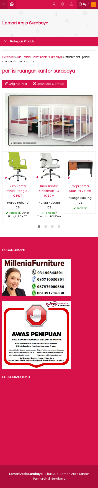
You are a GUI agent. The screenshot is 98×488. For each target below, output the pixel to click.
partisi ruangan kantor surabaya (38, 71)
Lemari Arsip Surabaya (25, 23)
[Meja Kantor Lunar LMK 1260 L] (80, 166)
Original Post (17, 83)
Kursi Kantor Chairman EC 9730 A (49, 191)
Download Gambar (50, 83)
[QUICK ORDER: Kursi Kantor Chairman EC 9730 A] (37, 177)
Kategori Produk (22, 41)
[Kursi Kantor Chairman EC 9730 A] (49, 166)
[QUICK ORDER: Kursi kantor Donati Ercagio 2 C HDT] (6, 177)
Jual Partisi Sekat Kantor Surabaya (39, 57)
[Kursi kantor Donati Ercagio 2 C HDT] (18, 166)
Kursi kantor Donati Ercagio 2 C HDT (17, 191)
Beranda (8, 57)
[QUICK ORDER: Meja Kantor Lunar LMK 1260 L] (69, 177)
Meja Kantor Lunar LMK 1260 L (80, 189)
